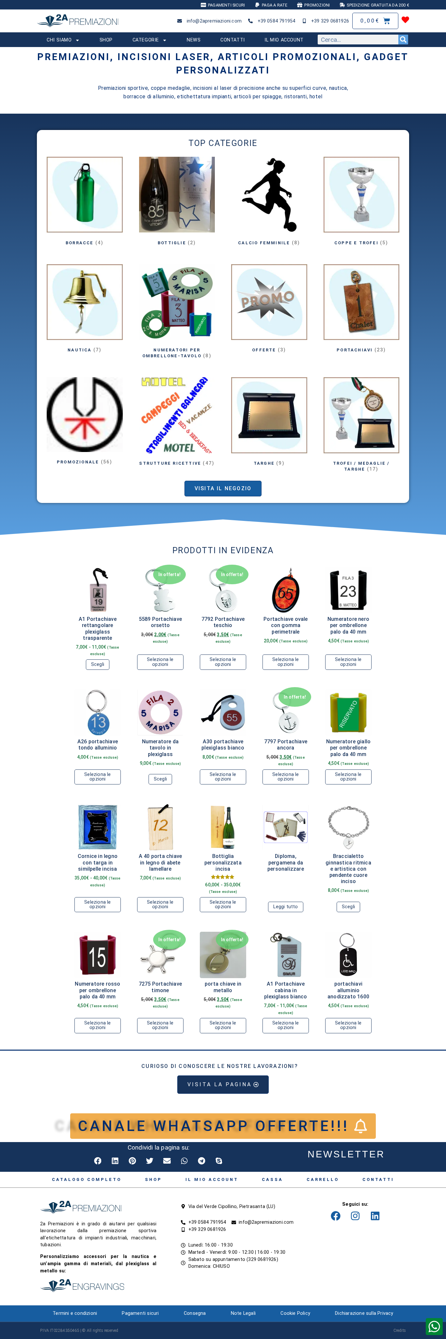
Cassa (272, 1179)
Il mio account (283, 40)
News (193, 40)
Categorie (146, 40)
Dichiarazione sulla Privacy (364, 1313)
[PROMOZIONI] (299, 5)
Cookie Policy (295, 1313)
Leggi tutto (285, 907)
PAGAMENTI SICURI (226, 5)
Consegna (195, 1313)
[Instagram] (355, 1216)
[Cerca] (403, 39)
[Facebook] (335, 1216)
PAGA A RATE (274, 5)
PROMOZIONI (317, 5)
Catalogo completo (86, 1179)
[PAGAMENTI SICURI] (203, 5)
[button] (98, 1161)
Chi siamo (59, 40)
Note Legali (243, 1313)
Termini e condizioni (75, 1313)
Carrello (323, 1179)
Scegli (97, 664)
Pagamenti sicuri (140, 1313)
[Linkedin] (375, 1216)
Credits (399, 1330)
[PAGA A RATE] (257, 5)
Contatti (232, 40)
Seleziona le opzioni (160, 662)
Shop (106, 40)
